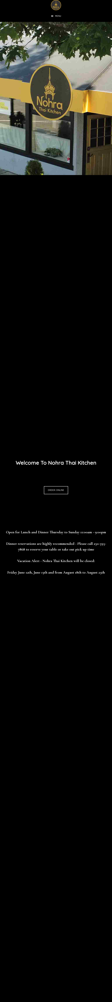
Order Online (56, 490)
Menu (58, 16)
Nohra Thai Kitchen (56, 5)
